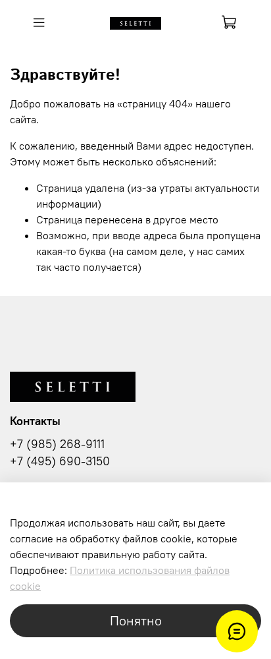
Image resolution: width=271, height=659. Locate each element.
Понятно (136, 620)
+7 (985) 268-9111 (57, 444)
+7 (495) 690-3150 (60, 461)
